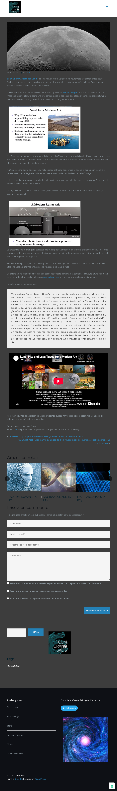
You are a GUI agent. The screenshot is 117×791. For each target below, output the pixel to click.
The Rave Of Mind (15, 754)
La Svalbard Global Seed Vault (22, 79)
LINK (15, 429)
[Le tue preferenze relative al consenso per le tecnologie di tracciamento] (112, 786)
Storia (9, 726)
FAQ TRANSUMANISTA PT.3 (91, 498)
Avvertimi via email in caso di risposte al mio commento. (38, 591)
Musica (10, 744)
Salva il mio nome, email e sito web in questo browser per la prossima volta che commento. (56, 583)
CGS (28, 72)
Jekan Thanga (70, 92)
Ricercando (12, 707)
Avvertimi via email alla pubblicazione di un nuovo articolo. (40, 598)
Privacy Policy (13, 666)
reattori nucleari (51, 277)
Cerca (36, 632)
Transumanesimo (15, 735)
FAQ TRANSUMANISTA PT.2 (57, 498)
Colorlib (19, 779)
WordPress (40, 779)
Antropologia (13, 716)
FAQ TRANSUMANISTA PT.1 (22, 498)
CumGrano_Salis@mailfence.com (84, 700)
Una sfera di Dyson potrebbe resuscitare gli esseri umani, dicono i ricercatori (46, 436)
